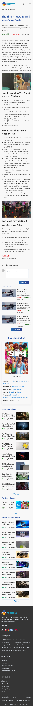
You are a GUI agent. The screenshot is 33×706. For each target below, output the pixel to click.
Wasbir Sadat (15, 34)
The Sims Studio (17, 389)
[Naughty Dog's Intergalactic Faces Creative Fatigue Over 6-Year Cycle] (22, 459)
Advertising (4, 683)
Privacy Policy (5, 689)
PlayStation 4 (24, 381)
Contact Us (4, 691)
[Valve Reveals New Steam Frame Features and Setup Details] (22, 598)
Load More (16, 329)
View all (16, 601)
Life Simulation (13, 395)
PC (20, 697)
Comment (24, 282)
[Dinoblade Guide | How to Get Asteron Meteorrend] (9, 310)
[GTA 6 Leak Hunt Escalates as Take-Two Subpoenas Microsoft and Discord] (22, 419)
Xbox (14, 697)
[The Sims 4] (16, 373)
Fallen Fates (5, 668)
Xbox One (6, 383)
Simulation (12, 392)
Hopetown (4, 660)
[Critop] (16, 630)
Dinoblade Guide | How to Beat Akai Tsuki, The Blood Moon (22, 292)
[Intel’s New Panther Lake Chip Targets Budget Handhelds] (22, 568)
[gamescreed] (10, 630)
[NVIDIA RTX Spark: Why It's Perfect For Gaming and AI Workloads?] (22, 547)
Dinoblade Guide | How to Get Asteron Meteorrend (23, 305)
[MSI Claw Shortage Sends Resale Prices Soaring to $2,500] (22, 578)
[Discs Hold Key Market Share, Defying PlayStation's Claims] (22, 479)
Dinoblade (19, 297)
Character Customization (11, 397)
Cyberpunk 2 (5, 663)
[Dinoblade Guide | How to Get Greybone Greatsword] (9, 323)
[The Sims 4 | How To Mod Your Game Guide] (22, 508)
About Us (4, 681)
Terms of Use (5, 686)
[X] (2, 630)
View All (16, 494)
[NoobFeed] (8, 4)
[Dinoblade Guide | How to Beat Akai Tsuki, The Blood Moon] (9, 296)
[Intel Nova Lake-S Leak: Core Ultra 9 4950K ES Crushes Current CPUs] (22, 527)
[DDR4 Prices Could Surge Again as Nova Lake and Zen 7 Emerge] (22, 588)
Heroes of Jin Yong (7, 665)
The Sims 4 (5, 43)
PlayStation (5, 697)
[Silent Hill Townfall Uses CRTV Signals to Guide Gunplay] (22, 489)
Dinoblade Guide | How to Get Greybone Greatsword (23, 318)
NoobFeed (5, 9)
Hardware (28, 700)
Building (21, 397)
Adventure (19, 392)
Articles (12, 9)
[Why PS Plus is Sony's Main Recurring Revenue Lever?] (22, 449)
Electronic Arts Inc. (18, 386)
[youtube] (6, 630)
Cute (26, 397)
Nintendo (28, 697)
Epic (18, 381)
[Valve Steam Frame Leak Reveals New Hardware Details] (22, 558)
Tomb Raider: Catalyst (8, 671)
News (3, 700)
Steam (14, 381)
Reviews (11, 700)
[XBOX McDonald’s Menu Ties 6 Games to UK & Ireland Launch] (22, 469)
